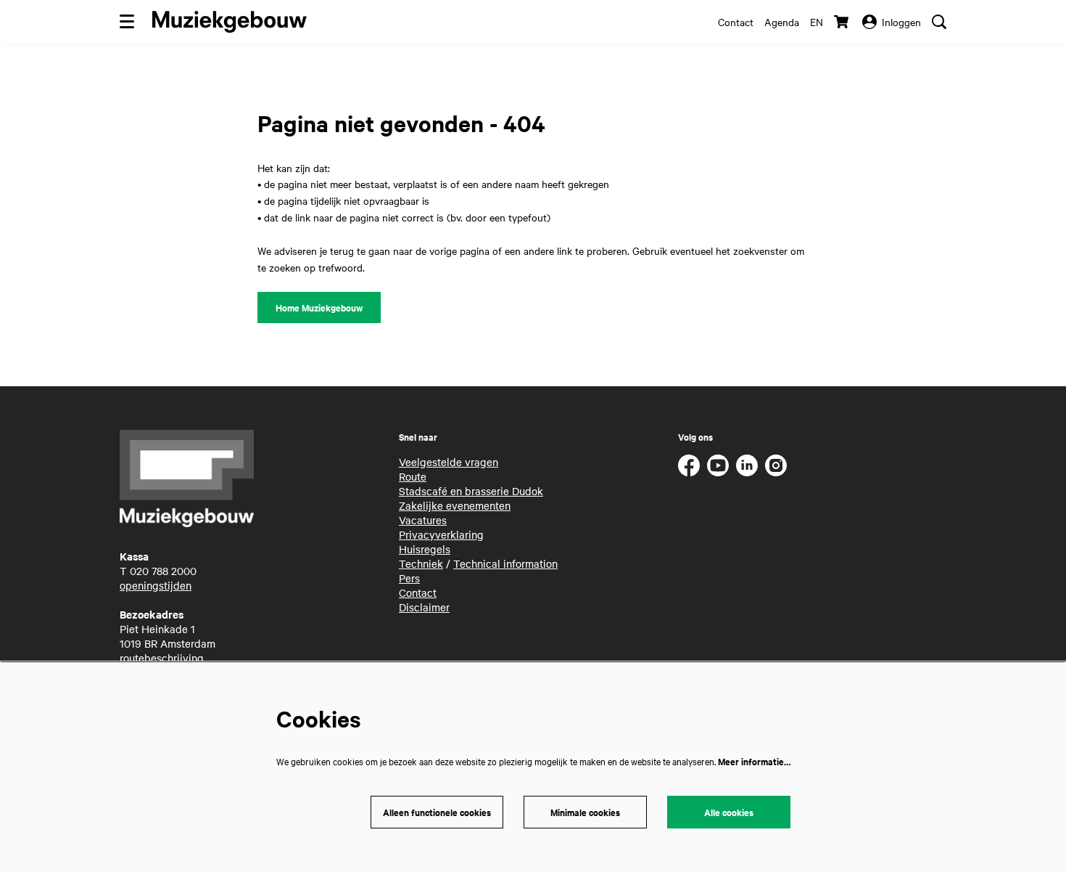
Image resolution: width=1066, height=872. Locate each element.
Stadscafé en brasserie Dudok (471, 491)
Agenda (781, 22)
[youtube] (718, 465)
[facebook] (689, 465)
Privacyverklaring (441, 534)
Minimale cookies (585, 812)
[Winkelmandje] (842, 22)
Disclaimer (424, 607)
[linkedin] (747, 465)
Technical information (505, 563)
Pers (409, 578)
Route (412, 476)
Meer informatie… (754, 761)
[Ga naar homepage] (229, 22)
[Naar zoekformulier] (939, 22)
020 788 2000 (163, 570)
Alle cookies (728, 812)
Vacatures (423, 520)
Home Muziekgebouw (319, 307)
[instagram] (776, 465)
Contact (735, 22)
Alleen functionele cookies (437, 812)
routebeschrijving (162, 658)
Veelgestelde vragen (448, 462)
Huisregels (424, 549)
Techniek (421, 563)
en (816, 22)
